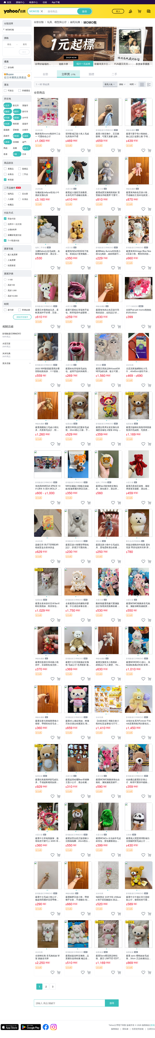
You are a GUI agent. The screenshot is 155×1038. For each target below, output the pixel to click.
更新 (152, 1025)
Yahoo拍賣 (15, 11)
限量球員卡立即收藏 (103, 63)
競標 (91, 74)
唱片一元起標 (83, 63)
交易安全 (151, 1028)
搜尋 (112, 1003)
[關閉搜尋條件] (42, 11)
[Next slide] (60, 112)
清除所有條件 (22, 316)
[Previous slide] (36, 112)
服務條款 (115, 1028)
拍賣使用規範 (138, 1028)
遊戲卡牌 (63, 63)
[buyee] (16, 75)
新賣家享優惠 (142, 63)
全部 (45, 74)
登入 (118, 11)
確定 (24, 51)
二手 (114, 74)
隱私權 (125, 1028)
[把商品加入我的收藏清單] (52, 150)
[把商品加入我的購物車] (58, 150)
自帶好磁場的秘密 (44, 63)
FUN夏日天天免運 (123, 63)
